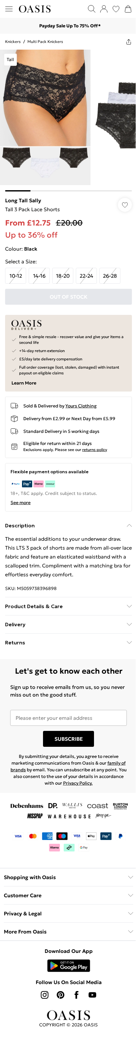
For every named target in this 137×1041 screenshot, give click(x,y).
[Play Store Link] (68, 965)
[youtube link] (92, 995)
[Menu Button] (9, 9)
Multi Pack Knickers (45, 41)
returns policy (94, 449)
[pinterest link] (60, 995)
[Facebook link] (76, 995)
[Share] (128, 41)
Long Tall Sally (23, 200)
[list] (68, 120)
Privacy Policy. (78, 783)
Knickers (13, 41)
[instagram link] (44, 995)
